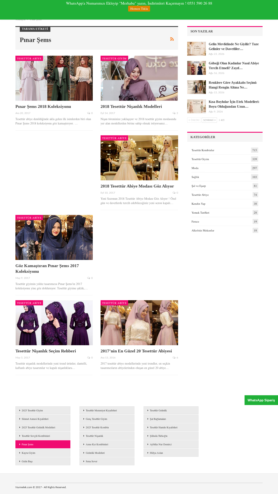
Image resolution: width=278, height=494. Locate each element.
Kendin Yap (198, 204)
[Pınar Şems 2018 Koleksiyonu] (54, 78)
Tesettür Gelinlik (158, 410)
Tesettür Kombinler (203, 150)
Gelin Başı (27, 461)
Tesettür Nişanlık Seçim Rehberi (45, 350)
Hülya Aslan (156, 452)
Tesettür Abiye (29, 58)
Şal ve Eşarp (199, 186)
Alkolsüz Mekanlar (203, 230)
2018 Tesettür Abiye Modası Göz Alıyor (137, 186)
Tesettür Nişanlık (94, 435)
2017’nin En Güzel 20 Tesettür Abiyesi (136, 350)
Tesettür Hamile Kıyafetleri (163, 427)
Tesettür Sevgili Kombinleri (36, 435)
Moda (195, 168)
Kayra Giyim (28, 452)
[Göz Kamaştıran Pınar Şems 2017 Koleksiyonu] (54, 237)
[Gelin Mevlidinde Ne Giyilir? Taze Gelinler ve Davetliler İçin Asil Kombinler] (196, 49)
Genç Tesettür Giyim (96, 418)
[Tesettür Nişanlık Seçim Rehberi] (54, 322)
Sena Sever (91, 461)
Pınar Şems (27, 444)
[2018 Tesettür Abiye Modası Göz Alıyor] (139, 157)
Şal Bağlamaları (158, 418)
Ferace (195, 221)
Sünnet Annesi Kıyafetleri (35, 418)
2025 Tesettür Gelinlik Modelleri (38, 427)
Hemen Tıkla (139, 8)
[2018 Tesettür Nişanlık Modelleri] (139, 78)
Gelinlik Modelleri (95, 452)
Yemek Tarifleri (200, 212)
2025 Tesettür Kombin (97, 427)
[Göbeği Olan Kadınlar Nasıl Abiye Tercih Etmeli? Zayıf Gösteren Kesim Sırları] (196, 68)
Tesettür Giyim (114, 58)
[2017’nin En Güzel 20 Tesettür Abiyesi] (139, 322)
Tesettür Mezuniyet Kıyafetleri (101, 410)
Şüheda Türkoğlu (158, 435)
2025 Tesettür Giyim (32, 410)
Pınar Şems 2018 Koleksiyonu (43, 106)
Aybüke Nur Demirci (161, 444)
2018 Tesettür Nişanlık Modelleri (131, 106)
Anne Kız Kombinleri (97, 444)
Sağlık (195, 177)
